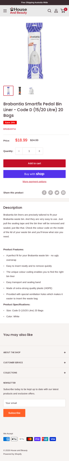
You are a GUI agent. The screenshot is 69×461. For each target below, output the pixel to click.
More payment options (34, 181)
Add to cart (34, 163)
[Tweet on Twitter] (57, 192)
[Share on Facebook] (44, 192)
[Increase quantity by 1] (39, 151)
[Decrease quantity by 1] (18, 151)
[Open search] (49, 11)
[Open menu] (5, 10)
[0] (63, 11)
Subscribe (14, 412)
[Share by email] (63, 192)
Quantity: (8, 151)
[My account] (56, 11)
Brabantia (9, 129)
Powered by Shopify (12, 454)
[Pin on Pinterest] (50, 192)
